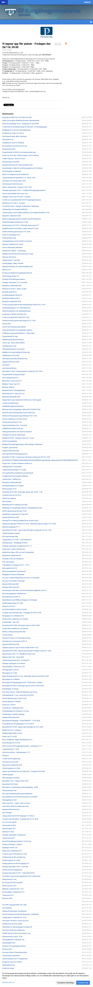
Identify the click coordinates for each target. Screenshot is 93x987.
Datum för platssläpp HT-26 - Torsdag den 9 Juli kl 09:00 (20, 124)
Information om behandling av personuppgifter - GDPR (20, 787)
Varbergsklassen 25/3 (9, 800)
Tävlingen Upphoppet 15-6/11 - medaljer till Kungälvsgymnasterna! (23, 190)
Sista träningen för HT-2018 (11, 743)
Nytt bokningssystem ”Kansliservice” (14, 571)
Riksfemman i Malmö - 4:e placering (14, 251)
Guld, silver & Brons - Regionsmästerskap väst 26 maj (19, 692)
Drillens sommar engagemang (12, 870)
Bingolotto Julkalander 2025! (11, 216)
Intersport (5, 755)
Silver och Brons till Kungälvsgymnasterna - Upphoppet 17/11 (22, 746)
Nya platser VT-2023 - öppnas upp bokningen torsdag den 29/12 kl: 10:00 (26, 457)
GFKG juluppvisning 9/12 (10, 378)
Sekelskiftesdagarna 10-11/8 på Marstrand (16, 308)
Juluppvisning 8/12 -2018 (10, 749)
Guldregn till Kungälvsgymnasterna (13, 279)
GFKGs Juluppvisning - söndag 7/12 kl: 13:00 (17, 187)
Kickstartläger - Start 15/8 (10, 622)
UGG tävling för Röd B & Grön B (12, 184)
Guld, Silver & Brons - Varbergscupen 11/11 (16, 752)
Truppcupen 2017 (8, 895)
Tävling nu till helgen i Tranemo (12, 844)
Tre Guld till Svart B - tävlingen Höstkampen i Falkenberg (20, 206)
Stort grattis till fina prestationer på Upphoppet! (17, 473)
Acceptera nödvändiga (66, 983)
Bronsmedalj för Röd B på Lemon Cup (14, 146)
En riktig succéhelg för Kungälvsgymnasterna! (17, 273)
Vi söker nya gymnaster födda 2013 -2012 (15, 317)
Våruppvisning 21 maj (9, 879)
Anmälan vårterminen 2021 (11, 587)
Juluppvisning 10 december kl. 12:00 (14, 917)
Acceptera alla (83, 983)
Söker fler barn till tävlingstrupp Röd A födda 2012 (18, 412)
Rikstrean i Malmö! (8, 387)
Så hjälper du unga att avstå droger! (13, 435)
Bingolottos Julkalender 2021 (11, 555)
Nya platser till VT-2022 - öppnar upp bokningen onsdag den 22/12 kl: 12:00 (26, 530)
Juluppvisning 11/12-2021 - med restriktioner (16, 539)
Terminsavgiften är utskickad (11, 171)
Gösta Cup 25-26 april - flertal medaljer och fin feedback (20, 155)
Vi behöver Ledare (8, 968)
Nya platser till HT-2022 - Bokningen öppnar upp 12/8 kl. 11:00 (22, 492)
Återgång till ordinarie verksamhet (13, 574)
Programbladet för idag (10, 336)
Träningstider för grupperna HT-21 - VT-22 (15, 565)
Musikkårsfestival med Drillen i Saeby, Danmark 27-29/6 (20, 228)
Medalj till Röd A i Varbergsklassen (13, 390)
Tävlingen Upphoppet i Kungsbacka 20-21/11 (17, 546)
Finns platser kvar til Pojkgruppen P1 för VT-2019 (18, 724)
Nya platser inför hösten (10, 784)
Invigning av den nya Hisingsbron (13, 558)
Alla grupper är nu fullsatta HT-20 (13, 616)
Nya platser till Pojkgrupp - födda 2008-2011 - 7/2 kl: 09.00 (21, 720)
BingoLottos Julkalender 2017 (12, 851)
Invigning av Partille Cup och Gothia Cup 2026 (17, 117)
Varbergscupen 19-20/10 (10, 670)
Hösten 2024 (6, 324)
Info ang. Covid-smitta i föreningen (13, 581)
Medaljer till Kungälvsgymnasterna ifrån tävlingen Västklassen (22, 444)
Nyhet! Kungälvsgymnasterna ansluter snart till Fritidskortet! (21, 219)
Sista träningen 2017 (9, 828)
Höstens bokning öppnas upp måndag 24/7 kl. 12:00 (19, 416)
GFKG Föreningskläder (9, 441)
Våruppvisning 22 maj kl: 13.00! (12, 936)
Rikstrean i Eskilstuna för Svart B (12, 244)
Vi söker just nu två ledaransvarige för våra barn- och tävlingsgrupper (24, 127)
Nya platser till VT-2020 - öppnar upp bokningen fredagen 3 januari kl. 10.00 (26, 651)
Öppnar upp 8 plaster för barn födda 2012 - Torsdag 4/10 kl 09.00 (23, 771)
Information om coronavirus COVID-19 (14, 641)
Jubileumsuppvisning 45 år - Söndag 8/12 (15, 660)
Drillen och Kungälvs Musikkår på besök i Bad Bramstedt (20, 120)
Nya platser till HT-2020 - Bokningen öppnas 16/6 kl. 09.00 (21, 625)
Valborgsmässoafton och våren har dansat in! (17, 431)
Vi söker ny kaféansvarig (10, 403)
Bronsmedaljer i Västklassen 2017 (13, 892)
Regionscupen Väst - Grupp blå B (13, 657)
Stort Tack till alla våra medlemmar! (13, 930)
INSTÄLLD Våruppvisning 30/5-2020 (14, 632)
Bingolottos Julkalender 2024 (11, 285)
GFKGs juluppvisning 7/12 (10, 276)
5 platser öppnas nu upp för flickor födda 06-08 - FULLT (20, 647)
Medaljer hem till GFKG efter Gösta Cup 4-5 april (17, 254)
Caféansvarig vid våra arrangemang (13, 857)
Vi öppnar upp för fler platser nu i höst (14, 854)
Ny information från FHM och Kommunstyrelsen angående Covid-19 (24, 590)
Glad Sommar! (7, 501)
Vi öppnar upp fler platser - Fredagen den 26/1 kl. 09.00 (20, 819)
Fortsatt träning (7, 635)
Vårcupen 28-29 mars (9, 257)
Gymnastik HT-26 (7, 139)
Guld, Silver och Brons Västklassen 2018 (15, 806)
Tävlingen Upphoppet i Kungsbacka (14, 835)
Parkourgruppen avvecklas (11, 778)
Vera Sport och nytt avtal (10, 762)
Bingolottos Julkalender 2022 (11, 482)
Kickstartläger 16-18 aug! (10, 689)
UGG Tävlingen (7, 813)
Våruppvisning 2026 (8, 149)
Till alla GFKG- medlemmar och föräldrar (15, 619)
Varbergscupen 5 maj (9, 346)
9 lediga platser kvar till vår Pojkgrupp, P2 (15, 863)
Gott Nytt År (6, 365)
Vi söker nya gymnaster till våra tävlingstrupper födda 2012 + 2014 (23, 304)
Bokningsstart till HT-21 (9, 568)
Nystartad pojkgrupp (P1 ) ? (11, 527)
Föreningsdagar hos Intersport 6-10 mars (15, 711)
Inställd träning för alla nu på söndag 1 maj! (16, 933)
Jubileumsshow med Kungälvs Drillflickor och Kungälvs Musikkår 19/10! (25, 212)
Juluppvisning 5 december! (11, 955)
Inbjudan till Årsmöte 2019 (10, 717)
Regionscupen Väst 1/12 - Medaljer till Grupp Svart (18, 654)
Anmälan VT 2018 (8, 832)
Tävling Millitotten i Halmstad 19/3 (13, 940)
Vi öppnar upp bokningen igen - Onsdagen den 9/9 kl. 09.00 (21, 612)
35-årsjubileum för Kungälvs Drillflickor (15, 209)
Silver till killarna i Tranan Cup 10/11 (13, 666)
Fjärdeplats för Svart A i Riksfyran (13, 143)
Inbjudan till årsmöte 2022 (10, 517)
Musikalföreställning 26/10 (11, 298)
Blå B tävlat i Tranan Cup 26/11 (12, 381)
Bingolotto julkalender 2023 (11, 397)
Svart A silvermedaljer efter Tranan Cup (14, 193)
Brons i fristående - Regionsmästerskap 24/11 (17, 739)
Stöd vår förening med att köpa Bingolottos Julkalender (20, 914)
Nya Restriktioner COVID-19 (11, 597)
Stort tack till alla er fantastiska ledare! (14, 952)
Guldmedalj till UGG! (8, 943)
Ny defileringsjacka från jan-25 (12, 295)
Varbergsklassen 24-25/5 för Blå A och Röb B (17, 241)
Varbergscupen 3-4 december (12, 466)
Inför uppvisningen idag (10, 536)
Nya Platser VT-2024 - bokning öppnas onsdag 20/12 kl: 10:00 (22, 371)
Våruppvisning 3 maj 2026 (10, 162)
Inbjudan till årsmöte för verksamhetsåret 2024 (17, 266)
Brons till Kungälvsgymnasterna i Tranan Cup (16, 841)
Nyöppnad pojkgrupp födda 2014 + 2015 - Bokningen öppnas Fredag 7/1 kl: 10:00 (29, 524)
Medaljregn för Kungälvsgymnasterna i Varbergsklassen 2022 (22, 508)
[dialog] (46, 978)
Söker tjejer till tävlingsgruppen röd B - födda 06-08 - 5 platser (22, 682)
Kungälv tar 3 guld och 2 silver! (12, 962)
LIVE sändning (7, 908)
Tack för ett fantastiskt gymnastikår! (14, 327)
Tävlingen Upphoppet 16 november (13, 663)
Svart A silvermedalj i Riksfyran (12, 247)
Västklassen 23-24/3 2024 (10, 355)
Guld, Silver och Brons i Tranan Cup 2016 (15, 920)
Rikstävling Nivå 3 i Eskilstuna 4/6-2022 (15, 505)
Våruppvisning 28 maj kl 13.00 (12, 422)
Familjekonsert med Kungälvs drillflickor (15, 476)
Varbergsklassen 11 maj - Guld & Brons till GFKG (18, 695)
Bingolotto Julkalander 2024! (11, 301)
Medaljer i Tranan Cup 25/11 (11, 384)
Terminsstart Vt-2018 (9, 825)
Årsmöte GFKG (7, 898)
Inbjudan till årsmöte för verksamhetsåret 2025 (17, 165)
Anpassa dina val (8, 982)
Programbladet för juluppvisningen (13, 374)
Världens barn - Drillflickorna (11, 479)
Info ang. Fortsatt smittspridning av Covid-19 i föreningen (20, 578)
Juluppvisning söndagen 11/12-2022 (14, 470)
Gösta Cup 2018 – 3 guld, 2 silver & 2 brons (16, 803)
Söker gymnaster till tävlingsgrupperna (14, 454)
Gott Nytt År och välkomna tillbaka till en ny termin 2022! (20, 520)
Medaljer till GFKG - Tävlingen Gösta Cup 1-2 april (18, 438)
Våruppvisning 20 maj (9, 790)
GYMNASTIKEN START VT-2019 (12, 733)
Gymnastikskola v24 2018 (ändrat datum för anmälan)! (20, 797)
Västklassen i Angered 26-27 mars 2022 (15, 514)
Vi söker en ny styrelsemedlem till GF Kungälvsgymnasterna (21, 200)
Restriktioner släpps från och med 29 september (18, 552)
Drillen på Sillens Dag (9, 238)
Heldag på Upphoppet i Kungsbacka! (14, 911)
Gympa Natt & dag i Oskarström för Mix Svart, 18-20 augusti (21, 400)
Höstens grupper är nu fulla (11, 768)
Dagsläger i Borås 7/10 (9, 847)
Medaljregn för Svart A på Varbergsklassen (16, 130)
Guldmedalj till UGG (8, 965)
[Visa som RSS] (66, 44)
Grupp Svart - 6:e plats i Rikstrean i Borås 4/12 (17, 463)
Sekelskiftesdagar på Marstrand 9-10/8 (15, 222)
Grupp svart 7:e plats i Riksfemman (13, 549)
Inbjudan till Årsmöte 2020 (10, 644)
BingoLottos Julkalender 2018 (12, 765)
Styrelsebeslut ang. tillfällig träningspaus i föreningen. (19, 600)
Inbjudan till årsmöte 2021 (10, 584)
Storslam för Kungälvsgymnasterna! (14, 946)
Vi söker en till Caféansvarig (11, 759)
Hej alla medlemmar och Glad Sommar (14, 419)
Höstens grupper (7, 774)
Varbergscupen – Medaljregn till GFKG (14, 543)
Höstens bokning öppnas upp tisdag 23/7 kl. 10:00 (18, 320)
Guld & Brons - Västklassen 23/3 (12, 708)
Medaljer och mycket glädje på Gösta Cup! (16, 352)
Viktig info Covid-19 (8, 606)
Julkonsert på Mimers (9, 368)
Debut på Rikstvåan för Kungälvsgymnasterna (17, 330)
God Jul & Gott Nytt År (9, 822)
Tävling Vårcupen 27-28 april (11, 701)
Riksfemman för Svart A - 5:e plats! (13, 203)
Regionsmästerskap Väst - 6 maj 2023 (14, 425)
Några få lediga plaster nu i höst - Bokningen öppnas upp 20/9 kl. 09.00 (25, 676)
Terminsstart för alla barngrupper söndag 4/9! (17, 927)
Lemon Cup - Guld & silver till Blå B (13, 343)
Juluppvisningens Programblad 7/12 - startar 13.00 (18, 177)
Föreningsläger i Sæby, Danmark (12, 263)
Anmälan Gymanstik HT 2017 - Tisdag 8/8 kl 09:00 (18, 873)
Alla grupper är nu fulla (9, 673)
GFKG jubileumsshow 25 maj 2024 (13, 349)
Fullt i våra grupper (8, 562)
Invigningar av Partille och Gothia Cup (14, 314)
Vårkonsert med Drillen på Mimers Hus (14, 358)
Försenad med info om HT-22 (11, 495)
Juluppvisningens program (11, 533)
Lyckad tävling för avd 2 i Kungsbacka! (14, 959)
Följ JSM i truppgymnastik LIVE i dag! (14, 905)
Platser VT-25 (6, 270)
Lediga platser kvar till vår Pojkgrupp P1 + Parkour (18, 816)
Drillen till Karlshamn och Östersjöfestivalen (16, 311)
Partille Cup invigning (9, 498)
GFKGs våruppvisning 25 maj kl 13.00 (14, 698)
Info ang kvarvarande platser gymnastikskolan (17, 793)
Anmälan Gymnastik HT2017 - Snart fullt (15, 866)
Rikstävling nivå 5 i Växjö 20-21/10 (13, 393)
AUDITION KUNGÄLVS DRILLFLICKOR (14, 609)
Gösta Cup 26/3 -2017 (9, 886)
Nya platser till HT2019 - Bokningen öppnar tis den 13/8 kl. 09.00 (23, 686)
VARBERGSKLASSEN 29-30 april (12, 428)
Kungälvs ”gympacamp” (10, 447)
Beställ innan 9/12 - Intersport (11, 730)
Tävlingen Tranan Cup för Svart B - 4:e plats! (16, 197)
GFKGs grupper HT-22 (9, 489)
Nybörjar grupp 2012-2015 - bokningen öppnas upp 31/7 (20, 225)
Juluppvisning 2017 (8, 838)
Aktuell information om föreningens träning (16, 638)
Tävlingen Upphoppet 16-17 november (14, 282)
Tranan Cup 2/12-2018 (9, 736)
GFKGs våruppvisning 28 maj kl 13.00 (14, 511)
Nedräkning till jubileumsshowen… (13, 339)
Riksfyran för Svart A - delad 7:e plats (14, 289)
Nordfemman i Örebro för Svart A (13, 133)
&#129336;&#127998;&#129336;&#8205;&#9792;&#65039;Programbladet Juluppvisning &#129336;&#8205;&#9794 (40, 460)
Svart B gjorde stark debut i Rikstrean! (14, 136)
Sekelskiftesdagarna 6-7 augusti (12, 485)
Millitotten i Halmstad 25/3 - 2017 (13, 889)
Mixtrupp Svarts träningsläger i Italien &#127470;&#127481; (21, 409)
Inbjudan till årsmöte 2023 (10, 451)
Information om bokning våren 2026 (14, 181)
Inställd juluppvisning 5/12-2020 (12, 603)
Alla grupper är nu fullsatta (11, 679)
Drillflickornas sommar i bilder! (12, 924)
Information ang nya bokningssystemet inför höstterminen (21, 876)
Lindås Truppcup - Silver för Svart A (13, 158)
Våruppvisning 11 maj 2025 (11, 260)
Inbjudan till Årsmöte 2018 (10, 809)
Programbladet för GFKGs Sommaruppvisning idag (19, 152)
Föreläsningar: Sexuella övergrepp (13, 714)
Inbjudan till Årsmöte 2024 (10, 362)
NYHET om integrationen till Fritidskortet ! (15, 174)
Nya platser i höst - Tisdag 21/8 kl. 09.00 (15, 781)
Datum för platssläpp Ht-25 (11, 235)
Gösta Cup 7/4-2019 (8, 705)
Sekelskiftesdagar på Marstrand (12, 406)
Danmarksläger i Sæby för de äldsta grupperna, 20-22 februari (22, 168)
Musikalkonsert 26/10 (9, 292)
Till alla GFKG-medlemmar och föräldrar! (15, 628)
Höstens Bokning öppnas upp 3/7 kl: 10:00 (16, 231)
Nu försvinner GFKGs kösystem (12, 882)
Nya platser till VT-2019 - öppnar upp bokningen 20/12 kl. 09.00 (22, 727)
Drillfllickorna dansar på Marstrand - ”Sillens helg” (18, 333)
